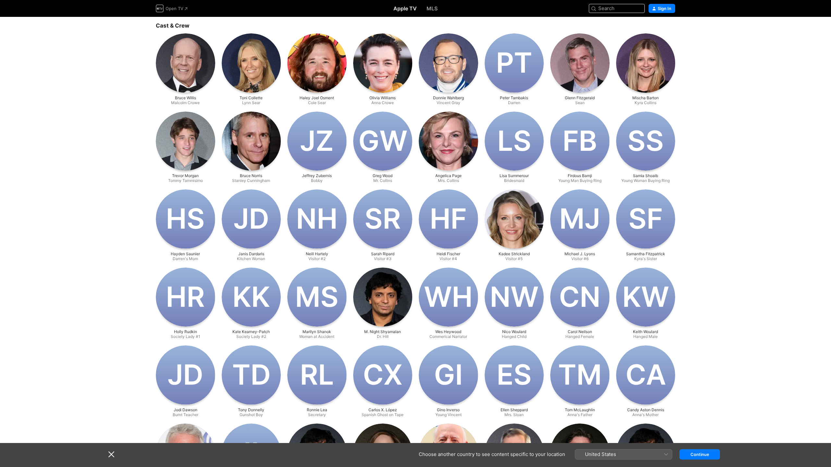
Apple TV (405, 8)
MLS (432, 8)
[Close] (111, 454)
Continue (699, 454)
